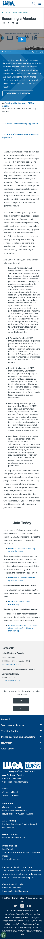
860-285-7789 (15, 778)
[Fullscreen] (41, 52)
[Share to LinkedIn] (13, 23)
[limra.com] (10, 3)
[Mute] (33, 52)
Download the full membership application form (21, 549)
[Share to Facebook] (8, 23)
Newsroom (6, 742)
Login (20, 884)
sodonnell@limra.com (11, 664)
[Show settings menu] (37, 52)
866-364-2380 (8, 827)
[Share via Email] (17, 23)
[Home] (2, 12)
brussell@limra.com (10, 859)
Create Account (9, 884)
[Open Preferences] (3, 935)
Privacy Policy (18, 898)
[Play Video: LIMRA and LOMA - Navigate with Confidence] (22, 39)
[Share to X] (4, 23)
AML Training (9, 820)
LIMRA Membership (25, 12)
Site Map (6, 898)
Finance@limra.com (16, 837)
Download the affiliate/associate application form (22, 579)
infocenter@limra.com (17, 810)
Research (5, 719)
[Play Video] (2, 52)
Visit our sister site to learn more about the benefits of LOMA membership (22, 628)
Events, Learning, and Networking (18, 736)
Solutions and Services (12, 725)
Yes (20, 701)
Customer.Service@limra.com (15, 782)
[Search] (34, 4)
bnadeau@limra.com (11, 680)
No (21, 708)
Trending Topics (9, 731)
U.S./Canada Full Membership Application (20, 123)
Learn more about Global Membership (19, 603)
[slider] (19, 52)
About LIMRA (11, 12)
